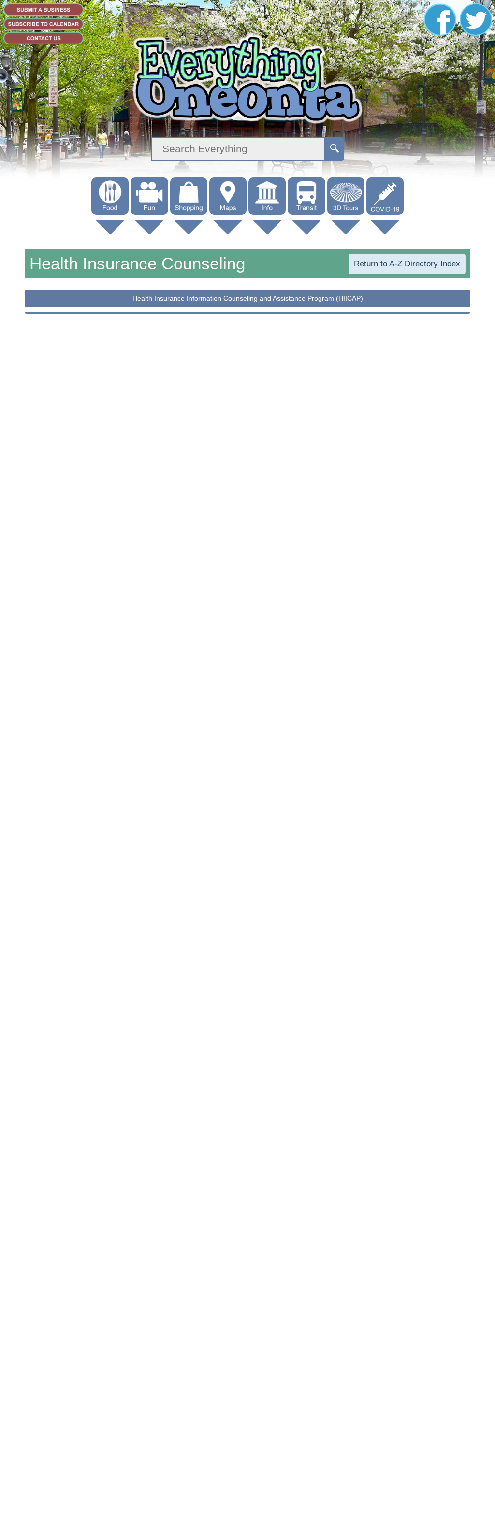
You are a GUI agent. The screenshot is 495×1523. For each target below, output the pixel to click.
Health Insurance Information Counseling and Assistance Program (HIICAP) (247, 298)
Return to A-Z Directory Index (407, 263)
